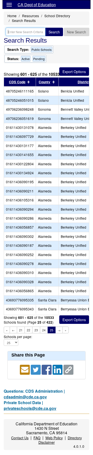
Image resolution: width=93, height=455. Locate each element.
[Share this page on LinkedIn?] (58, 369)
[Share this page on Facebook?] (47, 369)
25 (51, 330)
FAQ (36, 437)
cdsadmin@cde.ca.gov (25, 397)
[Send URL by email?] (25, 369)
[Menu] (9, 4)
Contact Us (20, 437)
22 (28, 330)
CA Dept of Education (37, 4)
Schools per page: (18, 336)
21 (21, 330)
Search (54, 31)
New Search (76, 31)
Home (12, 15)
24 (44, 330)
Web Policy (54, 437)
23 (36, 330)
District (84, 82)
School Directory (57, 15)
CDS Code (17, 82)
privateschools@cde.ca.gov (30, 408)
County (44, 82)
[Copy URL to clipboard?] (68, 369)
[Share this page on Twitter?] (36, 369)
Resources (30, 15)
